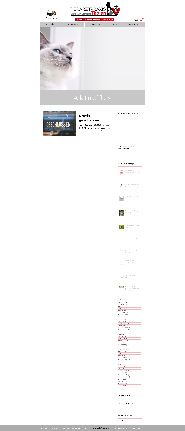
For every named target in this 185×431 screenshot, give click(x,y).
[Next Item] (138, 136)
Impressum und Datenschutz (128, 428)
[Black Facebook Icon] (122, 422)
